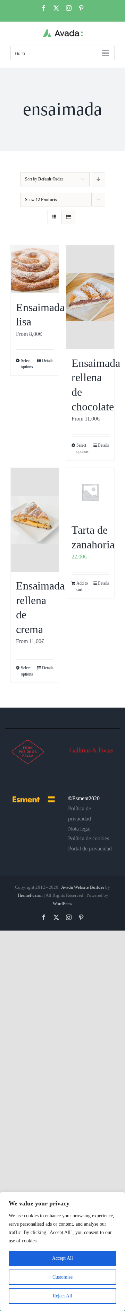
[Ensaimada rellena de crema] (35, 520)
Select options (27, 363)
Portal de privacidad (90, 848)
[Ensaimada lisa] (35, 269)
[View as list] (68, 217)
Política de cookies (88, 838)
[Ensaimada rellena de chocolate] (90, 297)
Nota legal (79, 829)
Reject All (62, 1295)
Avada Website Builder (82, 887)
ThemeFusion (30, 895)
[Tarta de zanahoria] (90, 492)
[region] (62, 1251)
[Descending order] (98, 179)
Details (47, 360)
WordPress (62, 903)
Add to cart (82, 586)
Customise (62, 1277)
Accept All (62, 1258)
